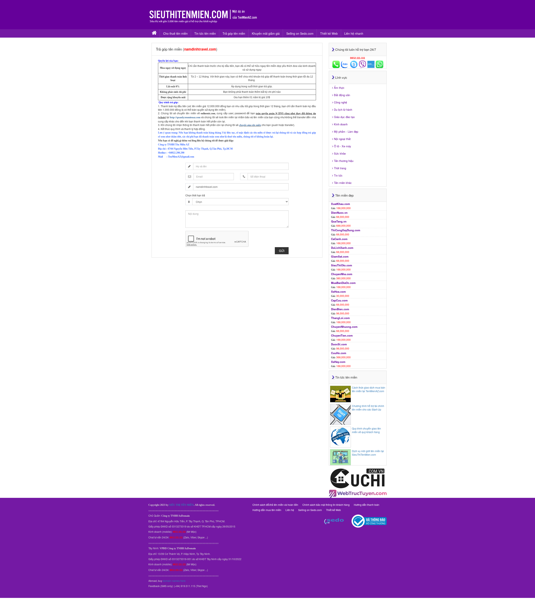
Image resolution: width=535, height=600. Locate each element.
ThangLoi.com (340, 318)
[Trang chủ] (154, 33)
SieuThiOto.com (341, 265)
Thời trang (340, 168)
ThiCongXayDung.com (345, 230)
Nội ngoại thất (342, 139)
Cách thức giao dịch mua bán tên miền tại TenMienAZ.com (368, 389)
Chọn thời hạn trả (195, 195)
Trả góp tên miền (234, 33)
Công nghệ (340, 102)
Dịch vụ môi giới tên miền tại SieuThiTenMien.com (368, 452)
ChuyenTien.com (342, 335)
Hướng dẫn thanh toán (366, 504)
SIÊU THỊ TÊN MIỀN (181, 504)
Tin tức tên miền (205, 33)
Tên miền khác (343, 183)
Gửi (281, 251)
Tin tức (338, 175)
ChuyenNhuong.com (344, 327)
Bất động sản (342, 95)
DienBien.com (340, 309)
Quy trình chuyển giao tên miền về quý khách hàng (366, 430)
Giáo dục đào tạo (344, 117)
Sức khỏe (340, 153)
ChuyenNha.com (341, 274)
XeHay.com (338, 362)
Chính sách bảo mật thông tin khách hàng (326, 504)
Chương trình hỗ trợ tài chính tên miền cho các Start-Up (368, 407)
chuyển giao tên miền (250, 125)
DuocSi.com (339, 344)
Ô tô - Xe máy (342, 146)
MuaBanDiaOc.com (343, 283)
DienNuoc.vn (339, 213)
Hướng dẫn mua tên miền (266, 510)
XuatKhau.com (340, 204)
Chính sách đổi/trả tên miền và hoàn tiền (275, 504)
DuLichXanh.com (342, 248)
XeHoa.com (338, 292)
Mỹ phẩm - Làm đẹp (346, 131)
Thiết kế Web (329, 33)
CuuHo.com (338, 353)
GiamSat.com (340, 256)
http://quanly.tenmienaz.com (185, 117)
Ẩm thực (339, 88)
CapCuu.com (339, 300)
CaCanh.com (339, 239)
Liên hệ (289, 510)
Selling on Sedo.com (299, 33)
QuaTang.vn (338, 221)
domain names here (174, 580)
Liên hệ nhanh (353, 33)
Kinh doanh (341, 124)
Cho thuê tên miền (175, 33)
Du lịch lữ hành (343, 110)
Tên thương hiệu (343, 161)
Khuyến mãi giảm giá (266, 33)
